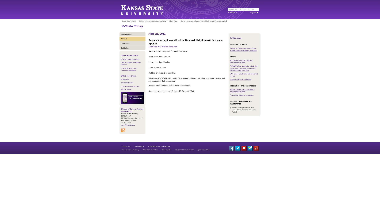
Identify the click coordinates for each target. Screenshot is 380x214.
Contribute (125, 43)
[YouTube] (244, 148)
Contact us (126, 146)
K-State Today (173, 21)
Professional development (130, 86)
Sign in (253, 13)
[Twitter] (237, 148)
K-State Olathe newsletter (130, 59)
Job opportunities (127, 83)
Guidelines (125, 48)
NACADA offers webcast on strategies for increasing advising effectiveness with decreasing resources (244, 68)
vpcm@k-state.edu (128, 125)
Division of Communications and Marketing (152, 21)
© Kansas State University (184, 150)
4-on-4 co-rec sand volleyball (240, 79)
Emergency (139, 146)
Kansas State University (146, 9)
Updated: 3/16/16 (203, 150)
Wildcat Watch (126, 89)
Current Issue (126, 34)
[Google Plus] (256, 148)
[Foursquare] (250, 148)
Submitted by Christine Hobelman (162, 47)
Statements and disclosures (159, 146)
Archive (124, 39)
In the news (125, 79)
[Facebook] (231, 148)
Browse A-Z (232, 13)
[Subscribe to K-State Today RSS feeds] (123, 131)
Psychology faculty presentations (242, 95)
